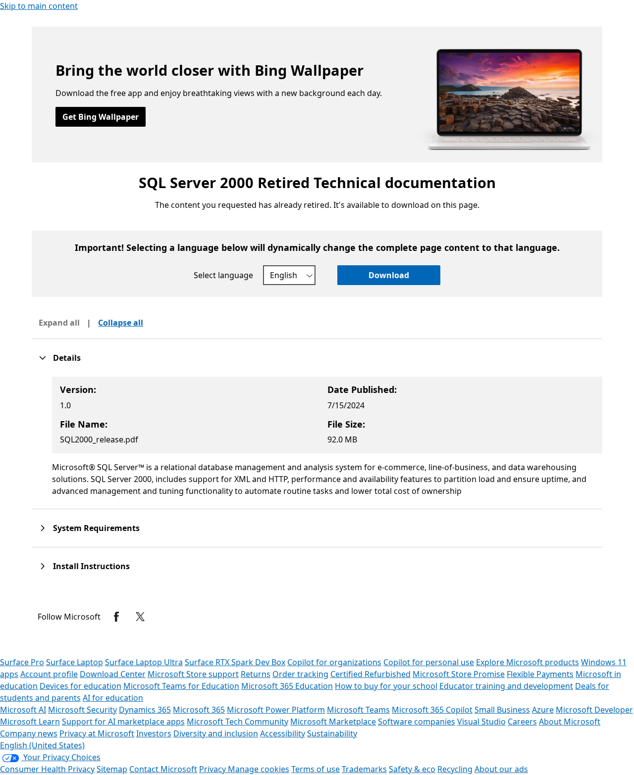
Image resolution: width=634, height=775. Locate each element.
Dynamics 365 (145, 709)
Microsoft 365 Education (287, 685)
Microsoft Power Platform (276, 709)
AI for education (113, 697)
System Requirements (96, 528)
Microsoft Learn (30, 721)
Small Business (502, 709)
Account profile (49, 674)
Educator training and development (506, 685)
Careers (522, 721)
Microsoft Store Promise (459, 674)
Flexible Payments (540, 674)
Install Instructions (91, 566)
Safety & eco (412, 769)
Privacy (213, 769)
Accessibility (282, 733)
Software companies (416, 721)
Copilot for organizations (334, 662)
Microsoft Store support (193, 674)
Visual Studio (481, 721)
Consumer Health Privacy (47, 769)
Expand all (59, 322)
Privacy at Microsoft (96, 733)
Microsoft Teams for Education (181, 685)
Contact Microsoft (163, 769)
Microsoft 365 (199, 709)
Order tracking (300, 674)
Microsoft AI (23, 709)
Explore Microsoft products (527, 662)
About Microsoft (569, 721)
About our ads (501, 769)
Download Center (113, 674)
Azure (543, 709)
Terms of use (315, 769)
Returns (255, 674)
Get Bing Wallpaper (100, 116)
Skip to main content (39, 5)
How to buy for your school (386, 685)
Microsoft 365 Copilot (432, 709)
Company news (28, 733)
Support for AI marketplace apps (123, 721)
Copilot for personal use (428, 662)
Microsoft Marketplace (333, 721)
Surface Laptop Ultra (144, 662)
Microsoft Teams (358, 709)
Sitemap (112, 769)
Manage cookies (258, 769)
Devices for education (80, 685)
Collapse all (120, 322)
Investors (153, 733)
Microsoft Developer (594, 709)
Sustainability (332, 733)
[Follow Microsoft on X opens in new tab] (140, 617)
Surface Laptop (74, 662)
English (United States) (42, 745)
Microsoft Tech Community (237, 721)
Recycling (455, 769)
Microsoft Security (82, 709)
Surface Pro (22, 662)
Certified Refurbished (370, 674)
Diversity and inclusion (215, 733)
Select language (223, 275)
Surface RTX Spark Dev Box (235, 662)
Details (67, 357)
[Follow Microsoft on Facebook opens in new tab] (116, 617)
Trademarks (364, 769)
